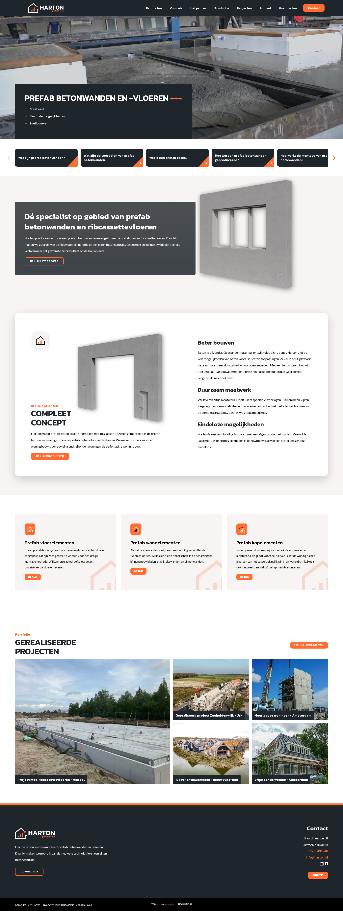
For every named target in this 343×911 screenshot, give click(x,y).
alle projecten (309, 645)
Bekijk (32, 577)
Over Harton (288, 8)
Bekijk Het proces (44, 261)
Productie (221, 8)
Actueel (265, 8)
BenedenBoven (83, 904)
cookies (170, 904)
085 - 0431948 (318, 851)
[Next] (333, 157)
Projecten (244, 8)
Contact (314, 8)
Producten (154, 8)
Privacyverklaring (52, 904)
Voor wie (176, 8)
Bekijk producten (50, 456)
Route (318, 875)
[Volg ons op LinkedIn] (322, 863)
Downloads (29, 871)
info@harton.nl (317, 857)
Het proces (198, 8)
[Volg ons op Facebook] (326, 863)
